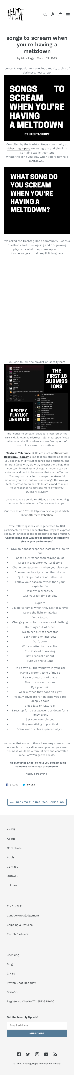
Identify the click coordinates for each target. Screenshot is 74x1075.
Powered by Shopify (50, 1063)
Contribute (14, 848)
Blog (10, 964)
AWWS (11, 829)
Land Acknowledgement (23, 915)
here (62, 362)
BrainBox (13, 992)
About (11, 838)
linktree (12, 885)
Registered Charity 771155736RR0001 (31, 1001)
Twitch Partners (17, 934)
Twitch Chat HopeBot (21, 982)
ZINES (11, 973)
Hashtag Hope (30, 1063)
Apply (10, 857)
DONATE (12, 876)
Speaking (13, 955)
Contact (12, 866)
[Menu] (68, 14)
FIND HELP (14, 906)
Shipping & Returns (20, 924)
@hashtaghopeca (18, 148)
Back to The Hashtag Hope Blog (39, 802)
